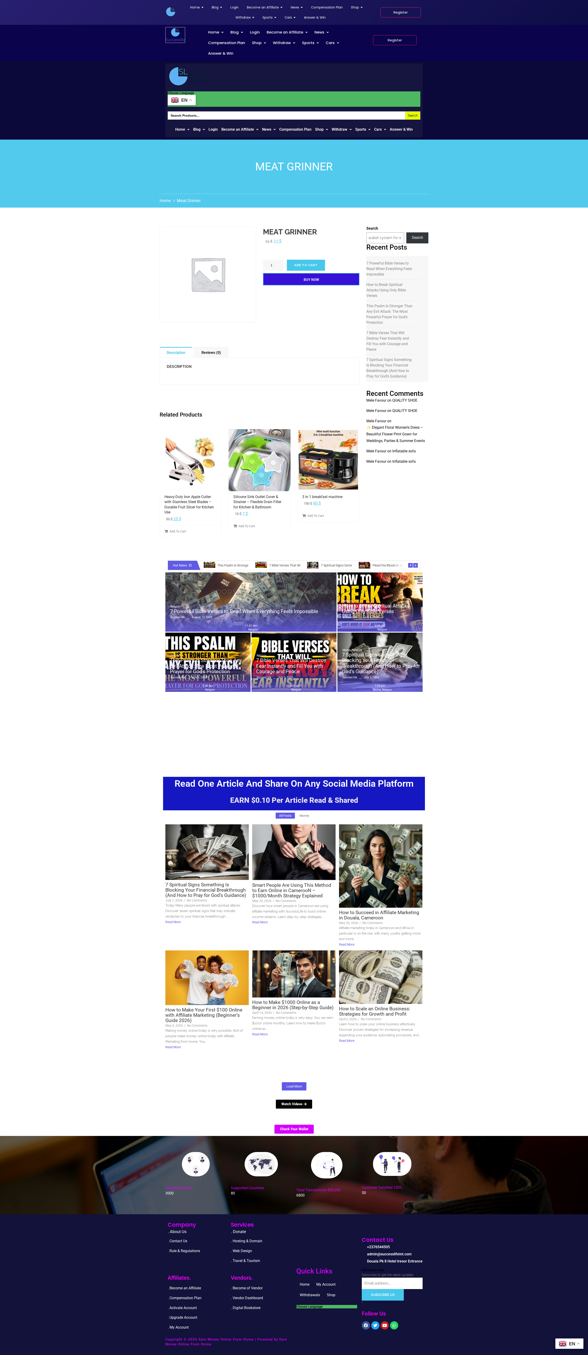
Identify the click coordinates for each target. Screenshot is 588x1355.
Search (372, 228)
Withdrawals (310, 1295)
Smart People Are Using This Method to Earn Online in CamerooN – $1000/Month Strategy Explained (291, 891)
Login (255, 32)
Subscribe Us (383, 1295)
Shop (257, 42)
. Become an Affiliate (184, 1288)
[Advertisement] (294, 728)
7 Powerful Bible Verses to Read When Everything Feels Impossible (389, 268)
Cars (330, 42)
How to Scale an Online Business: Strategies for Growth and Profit (374, 1011)
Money (346, 650)
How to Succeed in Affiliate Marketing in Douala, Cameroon (379, 915)
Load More (294, 1086)
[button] (216, 32)
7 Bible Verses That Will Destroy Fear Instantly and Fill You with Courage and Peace (387, 341)
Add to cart (306, 265)
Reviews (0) (211, 352)
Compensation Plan (226, 42)
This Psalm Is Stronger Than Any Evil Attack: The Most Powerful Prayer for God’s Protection (389, 314)
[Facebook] (366, 1325)
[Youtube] (385, 1325)
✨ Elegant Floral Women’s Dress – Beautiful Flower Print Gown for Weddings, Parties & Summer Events (395, 434)
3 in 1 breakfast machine (322, 497)
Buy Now (311, 280)
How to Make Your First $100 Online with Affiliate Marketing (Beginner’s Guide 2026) (203, 1015)
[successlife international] (170, 11)
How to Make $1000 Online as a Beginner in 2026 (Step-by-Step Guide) (293, 1005)
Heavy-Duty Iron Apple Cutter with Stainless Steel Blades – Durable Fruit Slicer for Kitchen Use (189, 504)
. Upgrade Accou (181, 1317)
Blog (234, 32)
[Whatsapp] (394, 1325)
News (319, 32)
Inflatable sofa (404, 451)
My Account (326, 1284)
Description (176, 352)
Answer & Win (220, 53)
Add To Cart (178, 531)
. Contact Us (177, 1241)
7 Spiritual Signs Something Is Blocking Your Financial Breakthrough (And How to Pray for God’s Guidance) (389, 368)
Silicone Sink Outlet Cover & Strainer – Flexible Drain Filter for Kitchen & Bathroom (257, 502)
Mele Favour (376, 400)
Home (213, 32)
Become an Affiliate (285, 32)
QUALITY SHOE (404, 400)
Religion (175, 606)
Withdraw (282, 42)
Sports (308, 42)
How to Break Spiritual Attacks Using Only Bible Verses (386, 290)
